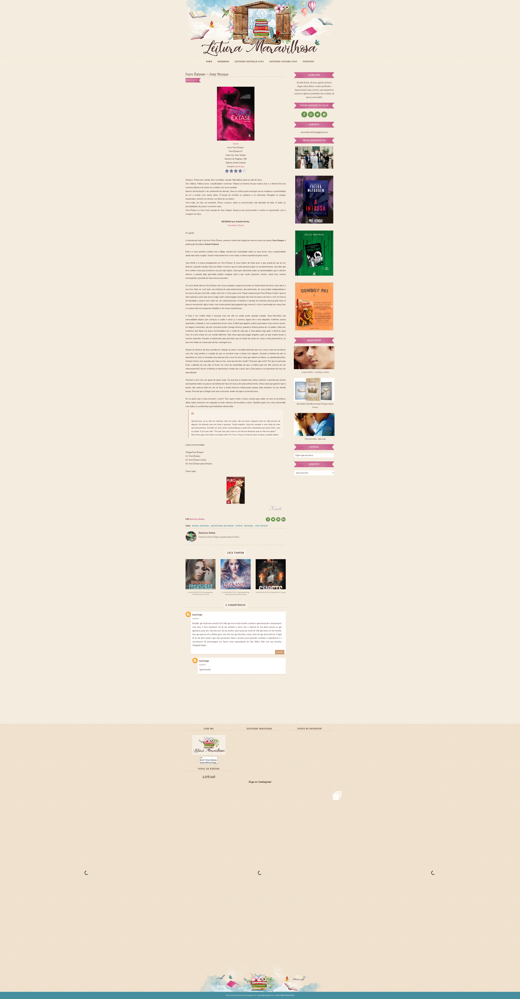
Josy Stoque (197, 614)
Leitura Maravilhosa (263, 995)
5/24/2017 (195, 619)
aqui (236, 166)
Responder (279, 652)
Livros (239, 526)
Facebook (232, 225)
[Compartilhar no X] (273, 519)
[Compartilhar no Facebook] (268, 519)
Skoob (235, 144)
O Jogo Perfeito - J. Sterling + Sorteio (315, 372)
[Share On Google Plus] (283, 519)
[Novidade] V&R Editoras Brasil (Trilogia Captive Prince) (315, 405)
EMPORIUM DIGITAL (287, 995)
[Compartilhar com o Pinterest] (278, 519)
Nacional (248, 526)
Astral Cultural (200, 526)
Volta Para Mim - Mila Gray (315, 439)
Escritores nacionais (222, 526)
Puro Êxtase (261, 526)
